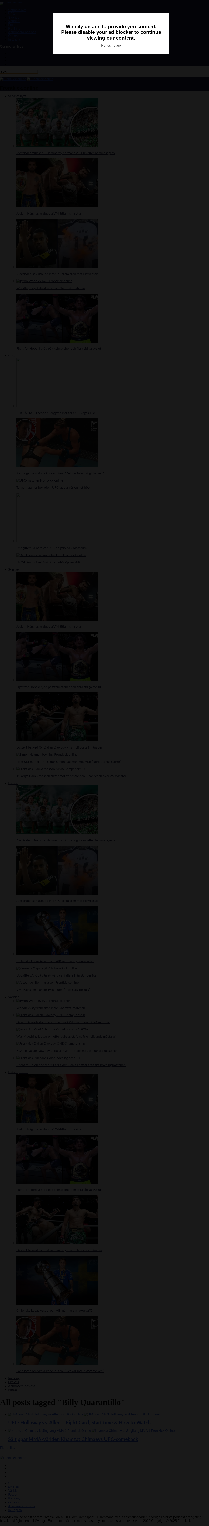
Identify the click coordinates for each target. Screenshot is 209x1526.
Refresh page (111, 45)
